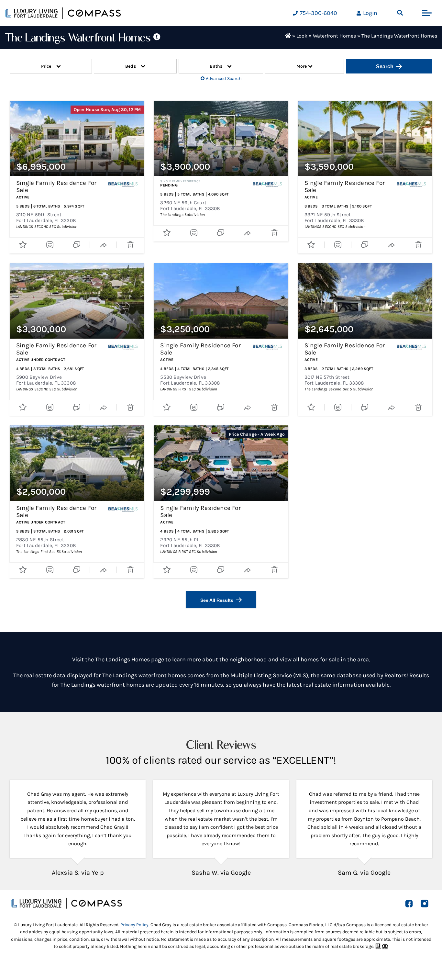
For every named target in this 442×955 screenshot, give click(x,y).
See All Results (216, 600)
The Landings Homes (122, 659)
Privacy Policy (134, 924)
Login (369, 13)
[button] (400, 13)
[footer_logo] (66, 900)
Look (301, 36)
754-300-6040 (318, 13)
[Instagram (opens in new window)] (424, 903)
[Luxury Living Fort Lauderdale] (63, 13)
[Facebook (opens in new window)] (409, 903)
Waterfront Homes (334, 36)
